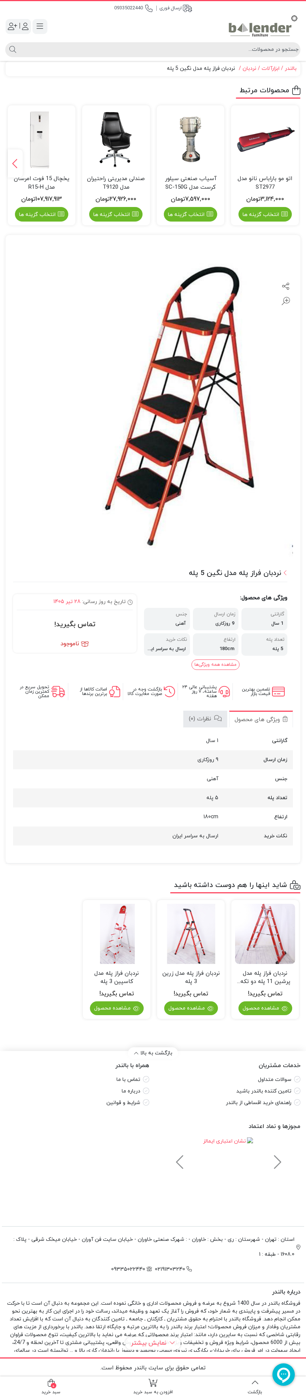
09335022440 (128, 8)
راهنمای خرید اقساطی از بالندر (258, 1102)
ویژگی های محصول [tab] (258, 720)
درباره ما (131, 1091)
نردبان (249, 68)
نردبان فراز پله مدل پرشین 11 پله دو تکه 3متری (265, 978)
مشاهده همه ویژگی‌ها (215, 664)
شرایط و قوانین (123, 1102)
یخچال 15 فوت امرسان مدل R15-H (41, 183)
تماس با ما (128, 1079)
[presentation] (15, 163)
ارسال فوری (170, 8)
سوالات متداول (274, 1079)
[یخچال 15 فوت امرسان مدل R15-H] (42, 139)
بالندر (291, 68)
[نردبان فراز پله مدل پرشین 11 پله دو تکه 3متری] (265, 934)
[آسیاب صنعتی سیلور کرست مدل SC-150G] (190, 139)
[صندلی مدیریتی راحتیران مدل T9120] (116, 139)
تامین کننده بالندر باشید (263, 1091)
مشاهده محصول (262, 1008)
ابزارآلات (271, 68)
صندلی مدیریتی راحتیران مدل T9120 (116, 183)
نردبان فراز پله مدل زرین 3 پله (191, 978)
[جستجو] (11, 49)
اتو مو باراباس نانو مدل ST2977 (265, 183)
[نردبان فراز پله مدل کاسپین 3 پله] (117, 934)
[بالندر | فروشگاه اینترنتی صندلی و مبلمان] (263, 26)
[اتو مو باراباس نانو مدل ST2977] (265, 139)
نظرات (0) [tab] (201, 719)
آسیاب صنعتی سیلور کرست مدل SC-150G (190, 183)
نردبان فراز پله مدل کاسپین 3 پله (116, 978)
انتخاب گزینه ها (261, 214)
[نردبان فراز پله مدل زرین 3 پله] (191, 934)
